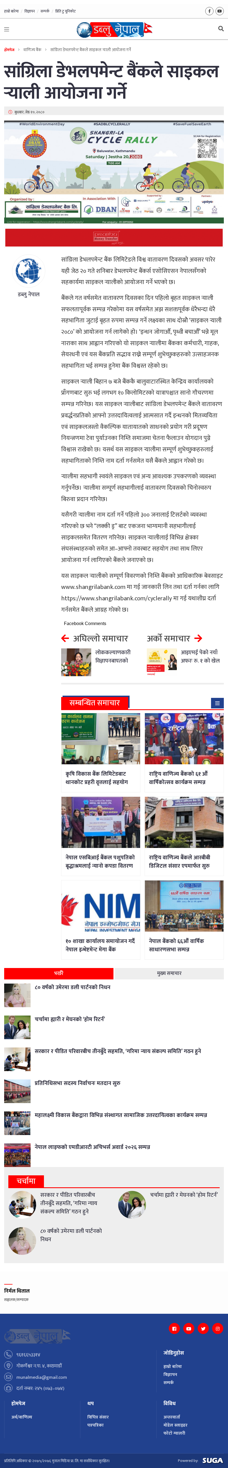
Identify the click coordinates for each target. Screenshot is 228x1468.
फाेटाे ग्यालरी (174, 1433)
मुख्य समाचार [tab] (169, 973)
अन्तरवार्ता (171, 1417)
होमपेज (9, 50)
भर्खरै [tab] (58, 973)
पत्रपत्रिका (95, 1425)
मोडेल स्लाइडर (175, 1425)
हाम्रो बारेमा (11, 11)
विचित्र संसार (98, 1417)
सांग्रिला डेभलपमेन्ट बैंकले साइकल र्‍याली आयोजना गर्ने (111, 82)
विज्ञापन (29, 11)
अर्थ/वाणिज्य (21, 1417)
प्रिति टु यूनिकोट (65, 11)
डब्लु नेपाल (28, 294)
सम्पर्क (45, 11)
